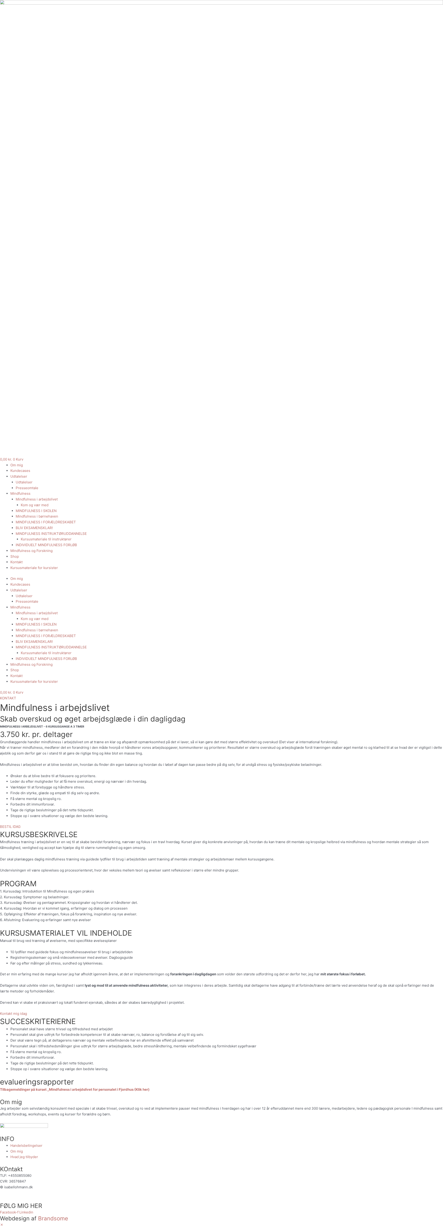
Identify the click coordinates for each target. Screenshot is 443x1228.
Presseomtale (27, 488)
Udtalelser (18, 476)
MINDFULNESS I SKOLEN (36, 511)
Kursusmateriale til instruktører (46, 539)
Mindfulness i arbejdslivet (37, 499)
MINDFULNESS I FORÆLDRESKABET (46, 522)
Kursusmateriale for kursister (34, 568)
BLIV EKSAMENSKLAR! (34, 528)
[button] (1, 1225)
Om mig (16, 465)
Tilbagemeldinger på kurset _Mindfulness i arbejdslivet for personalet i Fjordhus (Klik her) (75, 1089)
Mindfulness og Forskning (31, 550)
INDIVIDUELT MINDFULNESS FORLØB (46, 545)
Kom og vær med (34, 505)
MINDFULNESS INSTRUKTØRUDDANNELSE (51, 533)
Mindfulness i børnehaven (37, 516)
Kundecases (20, 470)
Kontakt (16, 562)
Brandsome (53, 1218)
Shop (14, 556)
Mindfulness (20, 493)
